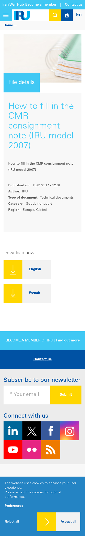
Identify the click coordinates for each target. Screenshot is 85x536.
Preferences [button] (14, 506)
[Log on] (67, 15)
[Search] (55, 15)
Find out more (68, 340)
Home (8, 25)
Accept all (68, 522)
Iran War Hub (13, 5)
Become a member (40, 5)
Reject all (12, 522)
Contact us (74, 5)
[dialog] (42, 506)
